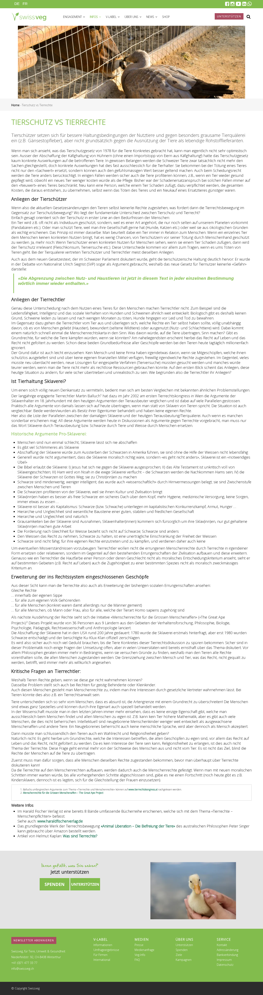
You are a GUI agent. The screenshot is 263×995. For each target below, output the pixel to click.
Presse (139, 945)
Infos (94, 17)
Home (15, 105)
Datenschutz (225, 965)
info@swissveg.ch (22, 969)
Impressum (224, 960)
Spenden (182, 950)
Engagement (73, 17)
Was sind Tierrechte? (80, 835)
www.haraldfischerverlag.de (60, 821)
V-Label (111, 17)
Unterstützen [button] (229, 16)
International (101, 960)
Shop (166, 17)
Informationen (102, 945)
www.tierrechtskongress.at (143, 789)
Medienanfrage (144, 950)
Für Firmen (100, 955)
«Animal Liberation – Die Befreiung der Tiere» (138, 826)
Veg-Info (140, 955)
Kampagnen (183, 960)
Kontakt (222, 945)
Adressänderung (227, 950)
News (150, 17)
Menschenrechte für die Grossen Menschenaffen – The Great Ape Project (63, 793)
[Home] (28, 16)
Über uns (132, 17)
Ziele (179, 955)
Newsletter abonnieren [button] (34, 940)
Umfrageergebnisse (106, 950)
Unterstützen (184, 945)
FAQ (137, 960)
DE (17, 4)
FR (25, 4)
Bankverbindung (227, 955)
